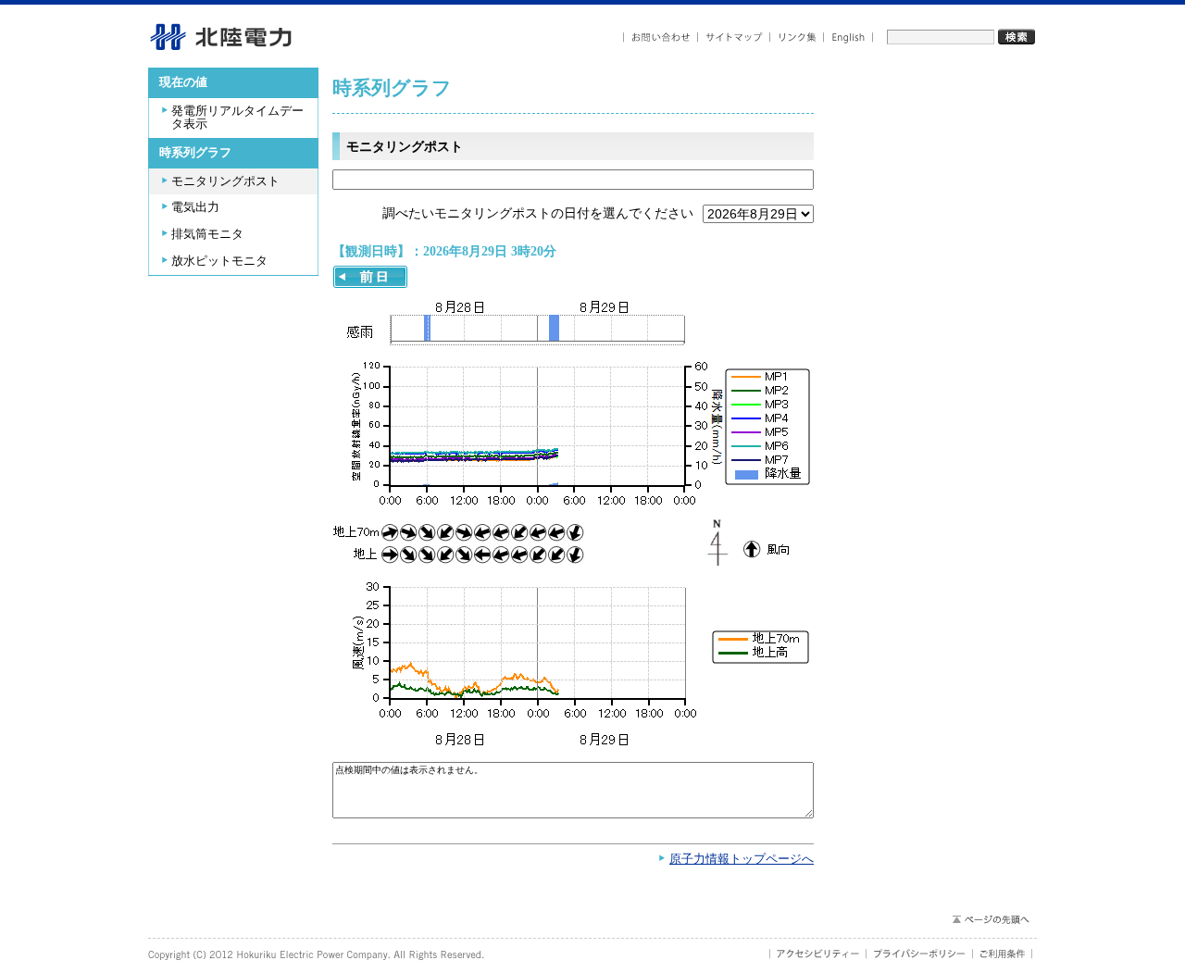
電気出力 (195, 207)
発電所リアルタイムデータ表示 (237, 118)
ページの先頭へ (990, 919)
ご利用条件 (1002, 953)
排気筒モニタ (207, 234)
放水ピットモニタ (219, 261)
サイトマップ (734, 37)
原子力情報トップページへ (741, 859)
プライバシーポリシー (920, 953)
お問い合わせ (660, 37)
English (848, 37)
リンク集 (797, 37)
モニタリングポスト (225, 181)
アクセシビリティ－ (818, 953)
